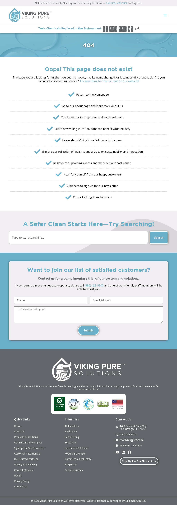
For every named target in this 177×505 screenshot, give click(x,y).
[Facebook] (129, 452)
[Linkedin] (123, 452)
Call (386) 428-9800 (117, 3)
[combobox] (78, 237)
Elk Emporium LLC (135, 500)
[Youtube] (117, 452)
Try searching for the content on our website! (109, 81)
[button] (165, 15)
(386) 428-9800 (94, 285)
